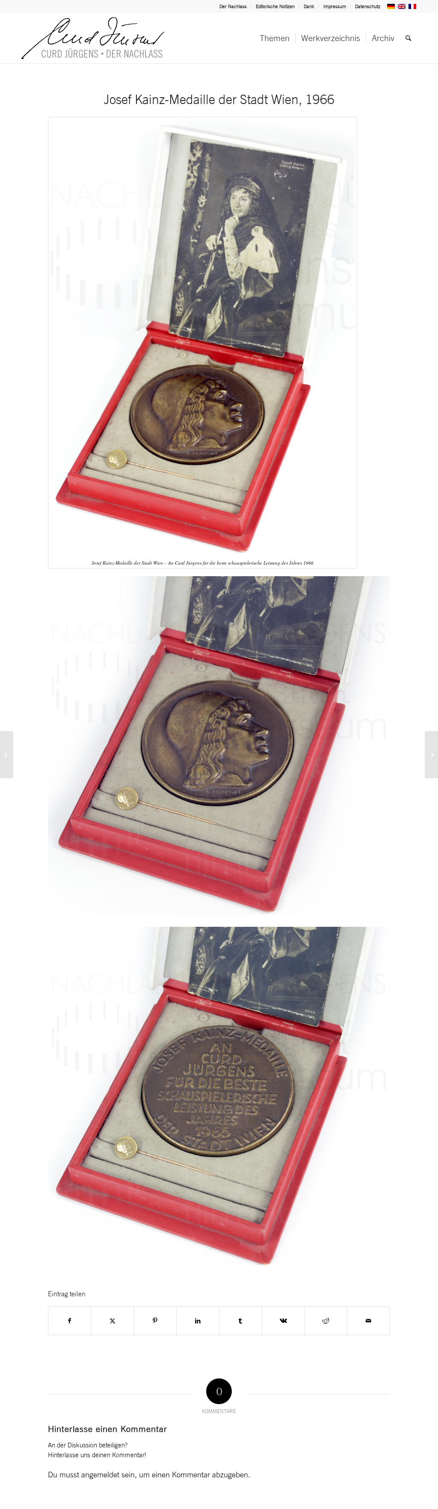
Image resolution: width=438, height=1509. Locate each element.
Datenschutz (367, 6)
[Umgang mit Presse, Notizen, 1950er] (6, 754)
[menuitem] (233, 6)
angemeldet (100, 1474)
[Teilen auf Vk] (283, 1321)
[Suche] (408, 38)
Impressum (334, 6)
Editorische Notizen (275, 6)
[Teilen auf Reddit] (326, 1321)
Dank (309, 6)
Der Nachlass (233, 6)
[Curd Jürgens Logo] (92, 38)
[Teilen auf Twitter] (113, 1321)
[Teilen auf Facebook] (69, 1321)
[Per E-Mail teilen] (368, 1321)
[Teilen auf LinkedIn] (198, 1321)
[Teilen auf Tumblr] (240, 1321)
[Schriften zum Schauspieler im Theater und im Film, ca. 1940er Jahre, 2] (431, 754)
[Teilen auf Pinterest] (155, 1321)
